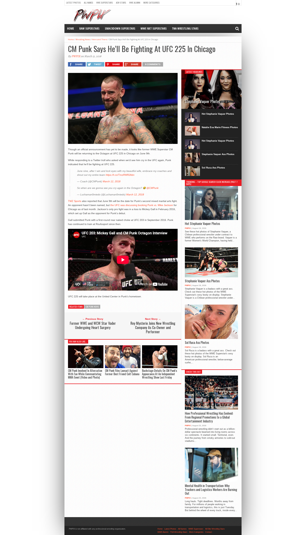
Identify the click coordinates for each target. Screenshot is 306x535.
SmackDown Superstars (120, 28)
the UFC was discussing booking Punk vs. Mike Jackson (141, 205)
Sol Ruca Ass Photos (213, 167)
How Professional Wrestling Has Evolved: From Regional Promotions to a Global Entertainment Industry (209, 417)
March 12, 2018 (111, 181)
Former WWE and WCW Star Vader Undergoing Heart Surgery (93, 325)
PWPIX (76, 56)
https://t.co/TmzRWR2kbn (120, 174)
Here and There (99, 39)
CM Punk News (92, 306)
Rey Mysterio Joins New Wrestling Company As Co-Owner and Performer (153, 327)
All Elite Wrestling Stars (215, 529)
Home (70, 28)
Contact (208, 532)
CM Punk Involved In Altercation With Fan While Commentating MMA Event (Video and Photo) (85, 373)
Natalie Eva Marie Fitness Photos (220, 127)
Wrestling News (83, 39)
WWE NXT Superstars (154, 28)
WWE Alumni (134, 2)
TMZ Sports (74, 201)
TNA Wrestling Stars (185, 28)
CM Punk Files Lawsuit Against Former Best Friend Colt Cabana (122, 372)
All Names (88, 2)
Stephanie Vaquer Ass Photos (218, 154)
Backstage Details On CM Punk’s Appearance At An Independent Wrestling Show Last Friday (159, 373)
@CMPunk (152, 188)
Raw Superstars (89, 28)
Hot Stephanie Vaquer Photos (218, 114)
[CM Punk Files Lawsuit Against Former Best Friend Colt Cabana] (122, 367)
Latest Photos (73, 2)
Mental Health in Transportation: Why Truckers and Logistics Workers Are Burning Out (211, 489)
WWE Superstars (104, 2)
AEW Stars (121, 2)
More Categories (151, 2)
